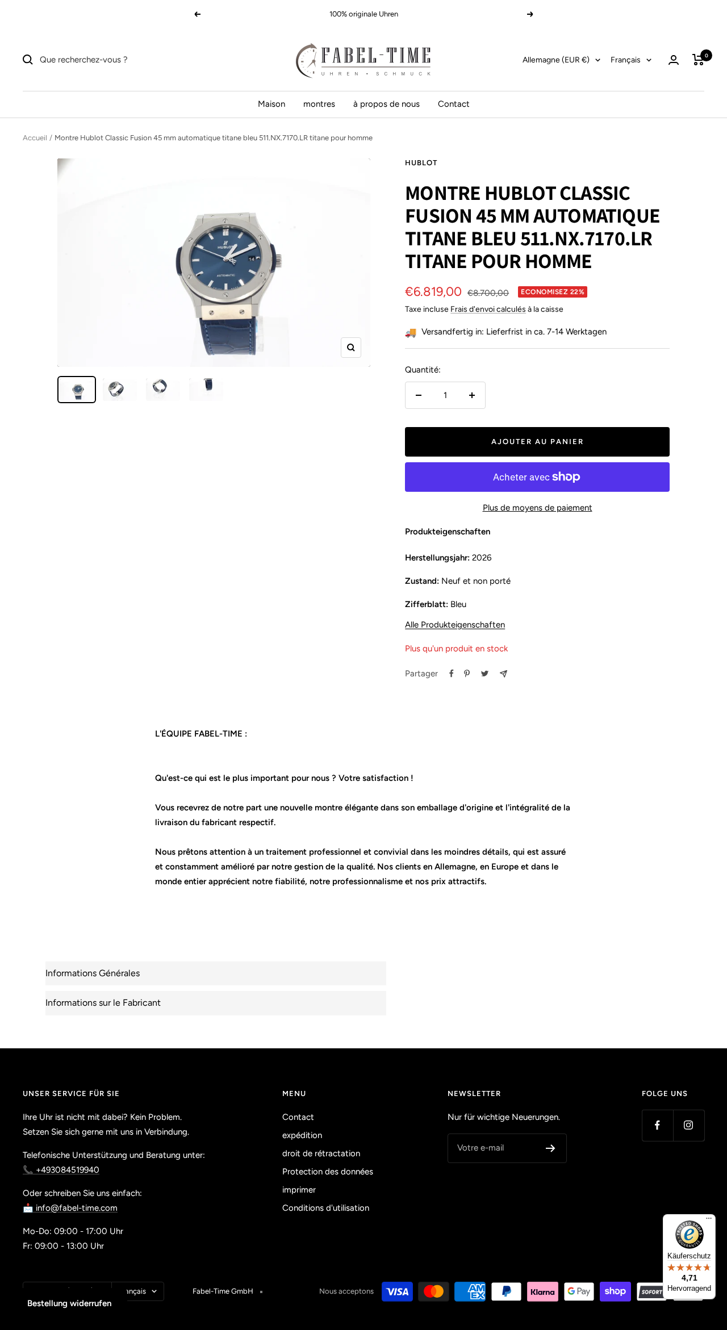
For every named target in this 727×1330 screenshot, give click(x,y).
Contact (454, 104)
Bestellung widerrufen (69, 1303)
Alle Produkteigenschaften (455, 625)
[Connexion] (673, 60)
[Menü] (709, 1221)
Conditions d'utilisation (325, 1208)
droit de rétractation (321, 1153)
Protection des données (327, 1171)
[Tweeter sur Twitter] (485, 673)
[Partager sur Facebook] (451, 673)
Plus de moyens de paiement (537, 508)
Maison (271, 104)
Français (626, 60)
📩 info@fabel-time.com (70, 1208)
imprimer (299, 1190)
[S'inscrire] (550, 1148)
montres (319, 104)
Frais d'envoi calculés (488, 309)
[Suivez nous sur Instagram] (688, 1125)
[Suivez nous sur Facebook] (657, 1125)
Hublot (421, 162)
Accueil (35, 137)
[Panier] (698, 59)
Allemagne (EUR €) (556, 60)
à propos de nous (386, 104)
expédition (302, 1135)
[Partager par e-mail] (503, 673)
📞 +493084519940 (61, 1170)
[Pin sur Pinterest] (467, 673)
